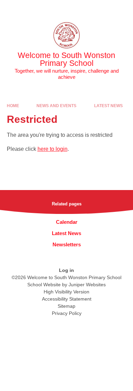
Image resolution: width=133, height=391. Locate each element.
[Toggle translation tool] (89, 8)
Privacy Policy (67, 313)
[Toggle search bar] (106, 8)
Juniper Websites (87, 284)
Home (13, 106)
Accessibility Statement (66, 299)
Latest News (108, 106)
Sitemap (66, 306)
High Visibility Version (66, 291)
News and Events (56, 106)
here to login (53, 149)
